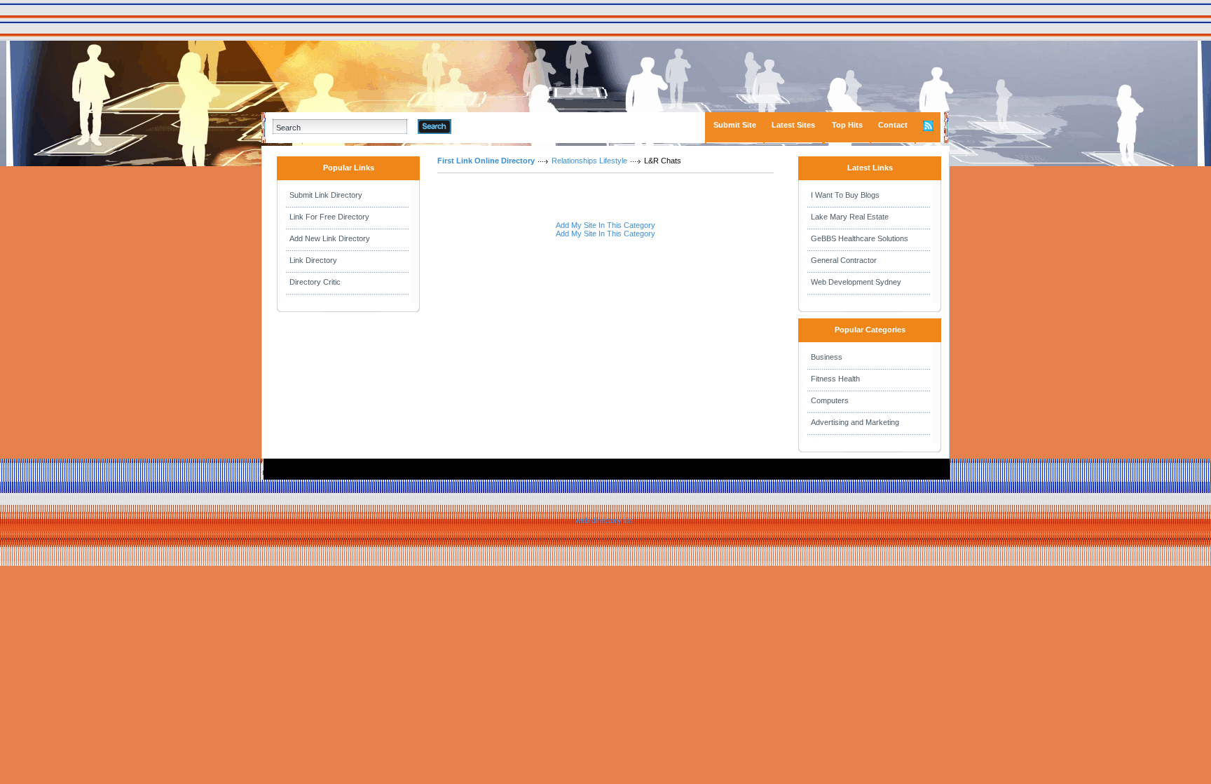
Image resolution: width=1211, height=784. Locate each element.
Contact (893, 125)
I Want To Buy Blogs (845, 195)
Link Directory (313, 260)
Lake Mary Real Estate (850, 216)
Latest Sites (793, 125)
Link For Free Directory (329, 216)
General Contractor (844, 260)
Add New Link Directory (329, 238)
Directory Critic (315, 282)
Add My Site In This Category (605, 225)
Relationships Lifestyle (589, 160)
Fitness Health (835, 378)
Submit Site (734, 125)
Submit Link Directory (325, 195)
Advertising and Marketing (855, 422)
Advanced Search (487, 126)
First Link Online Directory (486, 160)
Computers (830, 400)
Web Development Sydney (856, 282)
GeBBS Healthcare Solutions (859, 238)
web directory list (604, 520)
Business (826, 357)
